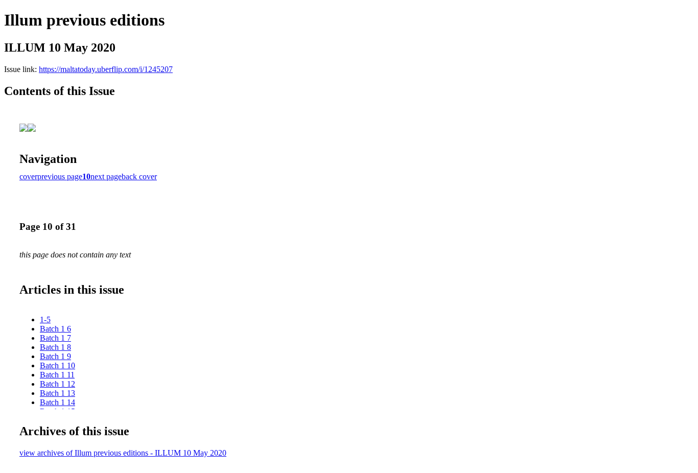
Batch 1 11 (57, 374)
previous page (59, 176)
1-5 (45, 319)
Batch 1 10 (57, 365)
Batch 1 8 (55, 347)
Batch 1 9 (55, 356)
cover (28, 176)
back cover (139, 176)
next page (106, 176)
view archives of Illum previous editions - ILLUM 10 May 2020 (122, 452)
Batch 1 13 (57, 393)
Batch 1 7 (55, 338)
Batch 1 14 (57, 402)
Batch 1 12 (57, 384)
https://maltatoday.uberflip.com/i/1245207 (106, 69)
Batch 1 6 (55, 328)
